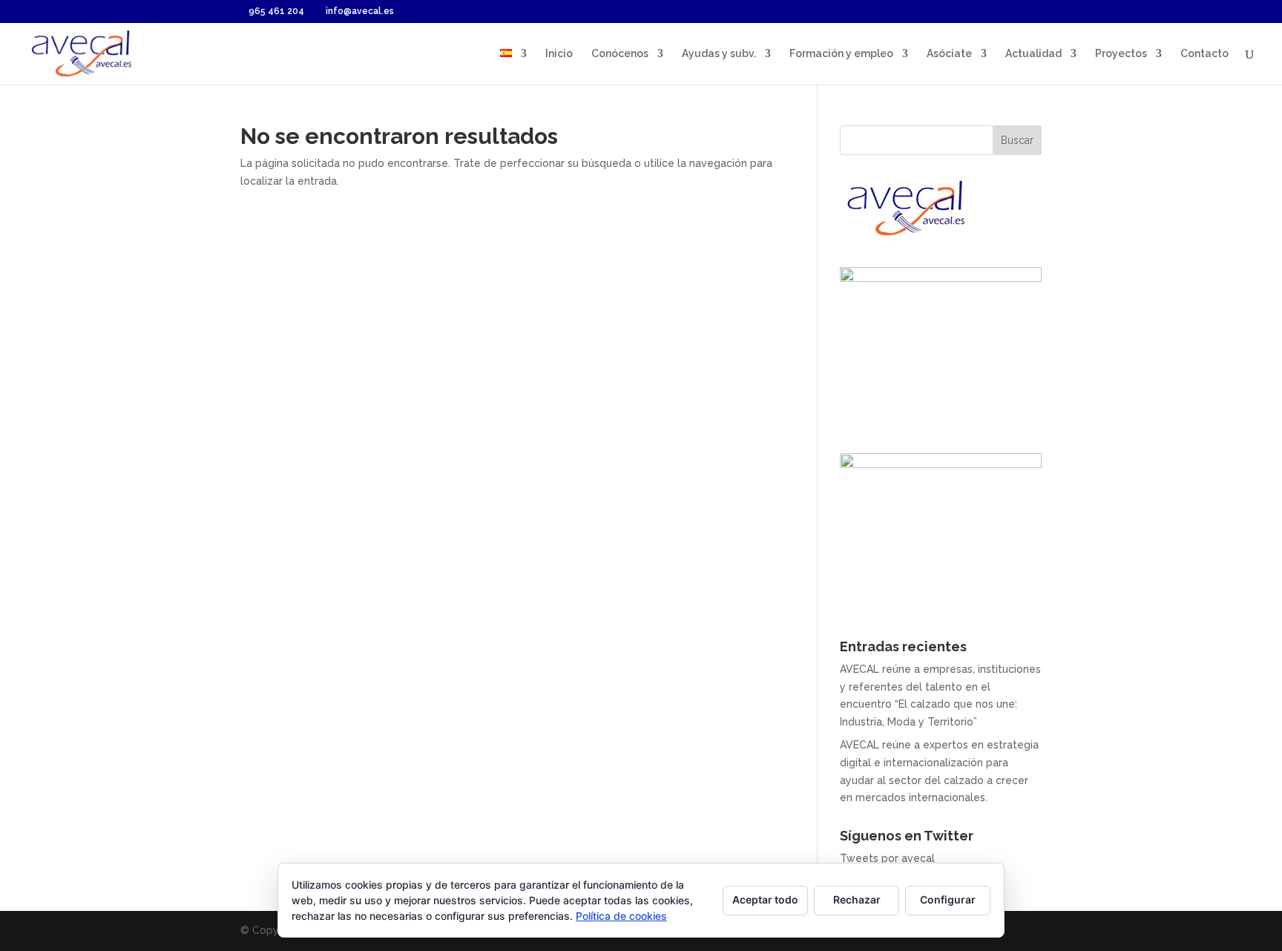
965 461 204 (276, 11)
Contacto (1204, 53)
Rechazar (857, 899)
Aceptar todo (765, 899)
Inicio (559, 53)
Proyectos (1121, 53)
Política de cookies (621, 915)
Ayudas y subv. (719, 53)
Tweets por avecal (887, 858)
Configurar (948, 899)
